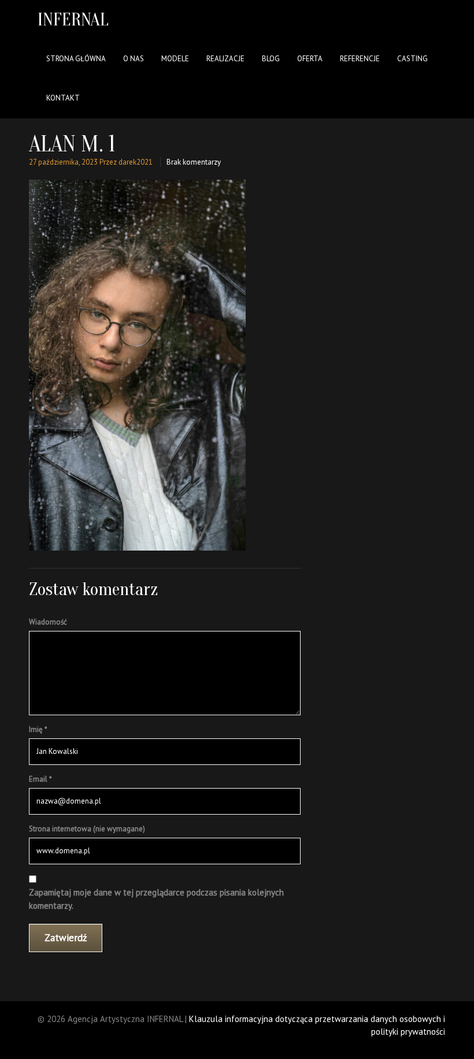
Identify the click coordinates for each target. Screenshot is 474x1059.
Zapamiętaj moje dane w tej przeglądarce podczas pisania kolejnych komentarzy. (156, 899)
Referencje (360, 59)
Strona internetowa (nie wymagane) (87, 829)
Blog (271, 59)
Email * (40, 779)
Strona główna (76, 59)
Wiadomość (48, 622)
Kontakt (63, 98)
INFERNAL (73, 19)
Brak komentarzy (193, 162)
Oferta (310, 59)
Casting (412, 59)
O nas (133, 59)
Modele (175, 59)
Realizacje (225, 59)
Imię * (38, 729)
